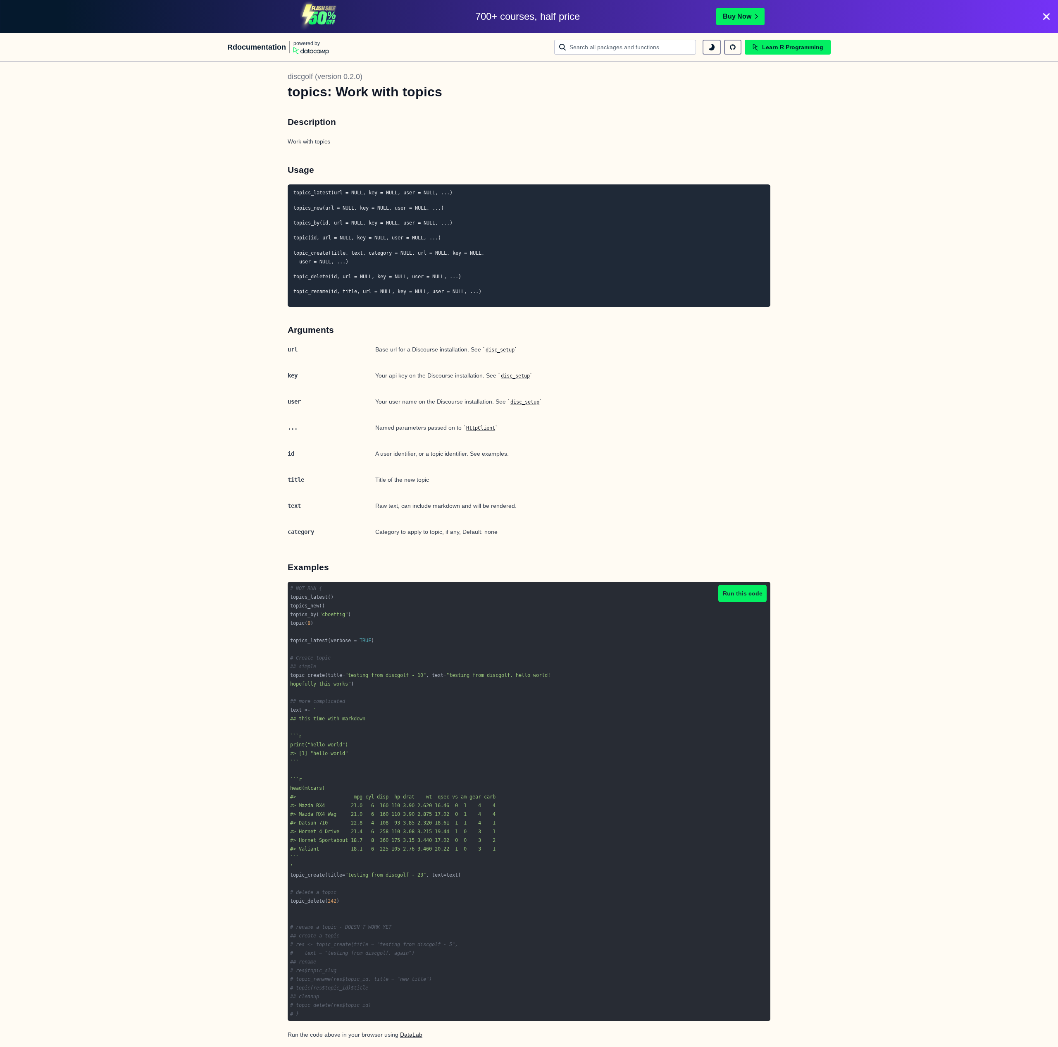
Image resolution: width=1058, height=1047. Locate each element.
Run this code (743, 593)
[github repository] (732, 47)
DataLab (411, 1034)
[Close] (1046, 16)
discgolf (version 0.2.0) (325, 76)
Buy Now (737, 16)
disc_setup (500, 350)
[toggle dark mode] (712, 47)
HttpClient (480, 428)
